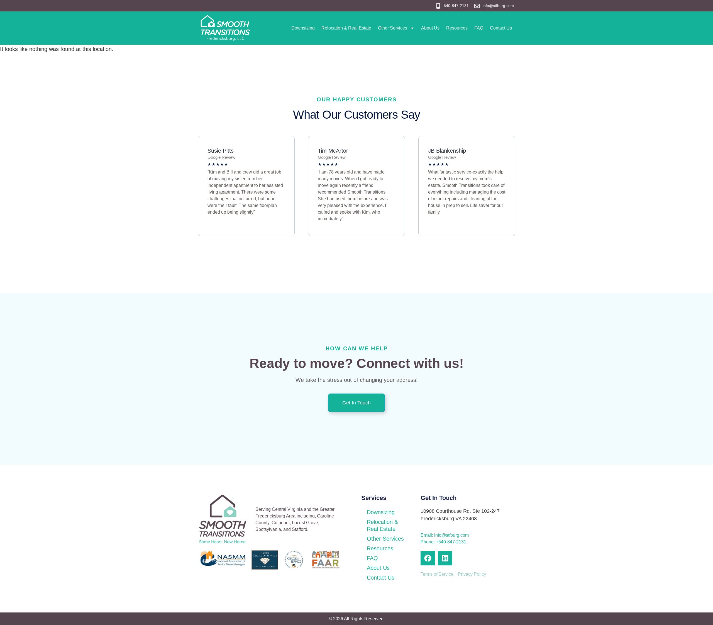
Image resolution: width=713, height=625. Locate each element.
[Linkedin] (445, 558)
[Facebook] (428, 558)
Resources (457, 28)
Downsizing (303, 28)
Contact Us (501, 28)
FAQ (478, 28)
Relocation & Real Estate (346, 28)
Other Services (392, 28)
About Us (430, 28)
